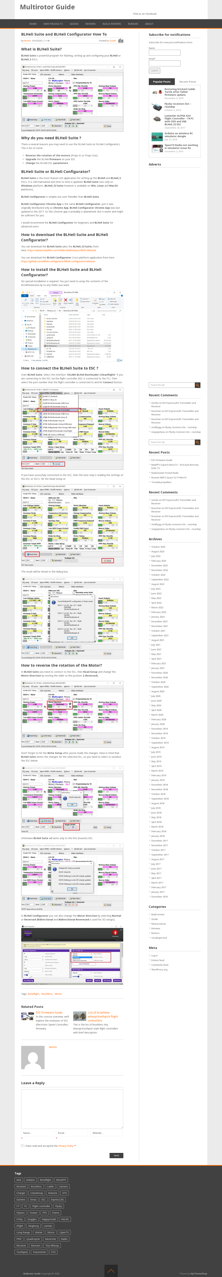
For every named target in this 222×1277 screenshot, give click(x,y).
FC (25, 1206)
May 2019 (156, 761)
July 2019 (155, 752)
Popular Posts (161, 81)
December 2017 (159, 840)
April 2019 (156, 766)
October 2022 (158, 574)
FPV (44, 1212)
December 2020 (159, 672)
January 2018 (158, 836)
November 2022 (159, 570)
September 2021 (160, 635)
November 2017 (159, 845)
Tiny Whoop (52, 1245)
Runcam (35, 1245)
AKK (18, 1179)
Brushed (21, 1186)
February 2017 (158, 887)
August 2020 (157, 691)
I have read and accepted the (50, 1145)
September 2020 (160, 686)
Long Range (23, 1232)
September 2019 (160, 742)
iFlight (19, 1225)
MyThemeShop (199, 1273)
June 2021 (156, 649)
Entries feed (157, 960)
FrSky (19, 1219)
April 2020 (156, 710)
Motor (58, 993)
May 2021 (156, 654)
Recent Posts (188, 81)
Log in (154, 955)
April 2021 (156, 658)
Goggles (32, 1219)
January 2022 (158, 616)
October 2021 (158, 630)
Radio (64, 1239)
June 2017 (156, 868)
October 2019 (158, 738)
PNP (19, 1239)
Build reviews (112, 23)
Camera (63, 1186)
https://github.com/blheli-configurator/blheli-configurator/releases (58, 261)
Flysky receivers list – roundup (178, 105)
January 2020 (158, 724)
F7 (17, 1206)
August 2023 (157, 551)
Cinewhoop (36, 1193)
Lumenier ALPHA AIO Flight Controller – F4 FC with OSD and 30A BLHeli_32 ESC (179, 120)
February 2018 (158, 831)
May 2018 (156, 817)
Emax (33, 1199)
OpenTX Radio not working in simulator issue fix (181, 146)
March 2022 (157, 607)
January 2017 (158, 891)
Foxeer (33, 1212)
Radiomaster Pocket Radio (165, 472)
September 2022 (160, 579)
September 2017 (160, 854)
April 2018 (156, 822)
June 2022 (156, 593)
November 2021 (159, 626)
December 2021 (159, 621)
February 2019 (158, 775)
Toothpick (22, 1252)
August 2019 (157, 747)
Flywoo (20, 1212)
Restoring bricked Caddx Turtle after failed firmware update (180, 92)
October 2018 (158, 794)
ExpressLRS (57, 1199)
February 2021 (158, 663)
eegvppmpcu (158, 431)
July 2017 (155, 863)
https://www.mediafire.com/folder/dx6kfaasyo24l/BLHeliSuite (61, 250)
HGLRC (65, 1219)
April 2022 (156, 602)
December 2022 (159, 565)
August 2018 (157, 803)
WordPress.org (159, 969)
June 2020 (156, 700)
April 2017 (156, 877)
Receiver (21, 1245)
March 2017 (157, 882)
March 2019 (157, 770)
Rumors (133, 23)
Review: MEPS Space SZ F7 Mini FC (169, 477)
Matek (38, 1232)
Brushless (46, 993)
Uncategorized (159, 937)
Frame (55, 1212)
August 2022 (157, 584)
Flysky (58, 1206)
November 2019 (159, 733)
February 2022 (158, 612)
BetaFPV (61, 1179)
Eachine (20, 1199)
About (149, 23)
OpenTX (64, 1232)
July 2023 (155, 556)
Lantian (48, 1225)
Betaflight (33, 993)
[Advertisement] (175, 222)
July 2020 (155, 696)
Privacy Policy (66, 1145)
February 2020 (158, 719)
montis (27, 40)
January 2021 (158, 668)
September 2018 (160, 798)
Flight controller (41, 1206)
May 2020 (156, 705)
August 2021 (157, 640)
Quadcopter (33, 1239)
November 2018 (159, 789)
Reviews (91, 23)
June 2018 (156, 812)
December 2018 (159, 784)
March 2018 (157, 826)
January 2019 (158, 780)
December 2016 (159, 896)
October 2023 (158, 546)
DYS (64, 1193)
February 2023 (158, 560)
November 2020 (159, 677)
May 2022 (156, 598)
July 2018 (155, 808)
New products (53, 23)
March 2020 (157, 714)
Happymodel (49, 1219)
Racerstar (50, 1239)
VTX (53, 1252)
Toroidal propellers (161, 482)
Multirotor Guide (47, 6)
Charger (20, 1193)
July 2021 (155, 644)
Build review (157, 914)
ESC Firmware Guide (161, 460)
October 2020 (158, 682)
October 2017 (158, 850)
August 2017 (157, 859)
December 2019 (159, 728)
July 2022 (155, 588)
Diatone (52, 1193)
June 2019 (156, 756)
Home (33, 23)
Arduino (30, 1179)
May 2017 (156, 873)
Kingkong (33, 1225)
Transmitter (39, 1252)
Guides (74, 23)
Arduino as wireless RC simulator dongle (179, 135)
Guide (112, 40)
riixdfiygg (156, 427)
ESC (43, 1199)
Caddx (50, 1186)
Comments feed (159, 964)
